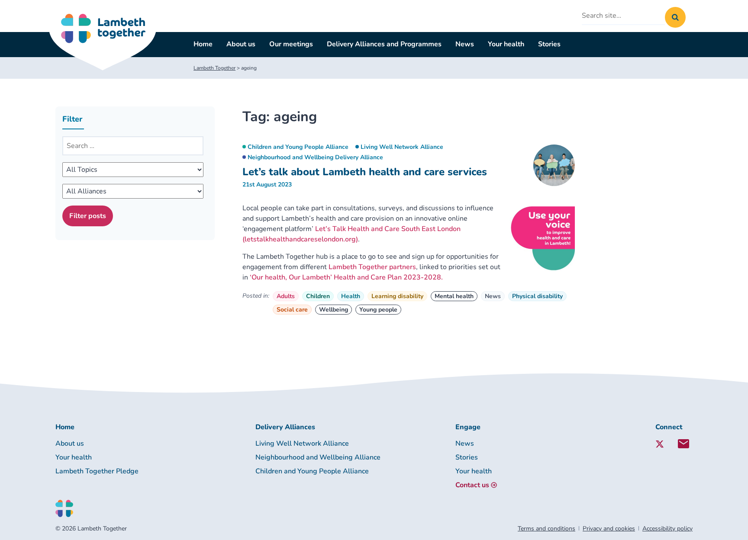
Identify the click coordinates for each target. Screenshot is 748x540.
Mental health (454, 296)
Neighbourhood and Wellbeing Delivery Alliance (315, 157)
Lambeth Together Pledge (97, 471)
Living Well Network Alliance (402, 147)
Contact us (472, 485)
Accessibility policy (667, 528)
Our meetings (291, 44)
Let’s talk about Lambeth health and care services (364, 172)
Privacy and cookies (609, 528)
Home (203, 44)
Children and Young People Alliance (298, 147)
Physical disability (537, 296)
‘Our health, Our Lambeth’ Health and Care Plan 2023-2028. (346, 277)
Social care (292, 309)
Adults (286, 296)
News (464, 44)
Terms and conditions (546, 528)
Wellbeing (333, 309)
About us (240, 44)
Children (318, 296)
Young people (378, 309)
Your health (506, 44)
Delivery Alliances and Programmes (384, 44)
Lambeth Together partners (372, 267)
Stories (549, 44)
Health (350, 296)
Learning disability (397, 296)
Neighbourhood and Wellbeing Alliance (317, 457)
